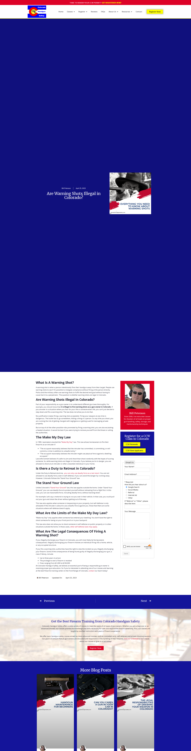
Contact (139, 11)
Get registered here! (111, 3)
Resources (126, 11)
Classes (70, 11)
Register (81, 11)
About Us (112, 11)
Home (60, 11)
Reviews (94, 11)
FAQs (103, 11)
